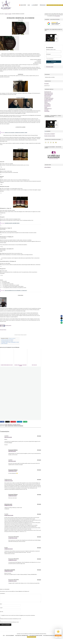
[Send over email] (62, 323)
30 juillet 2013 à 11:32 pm (8, 515)
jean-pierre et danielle (9, 569)
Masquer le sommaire (12, 338)
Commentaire (2, 593)
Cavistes (45, 107)
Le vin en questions (47, 104)
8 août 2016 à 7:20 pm (12, 461)
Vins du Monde (46, 111)
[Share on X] (62, 318)
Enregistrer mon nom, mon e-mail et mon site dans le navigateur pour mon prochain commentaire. (18, 615)
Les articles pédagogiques (48, 99)
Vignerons (18, 424)
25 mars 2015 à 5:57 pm (8, 505)
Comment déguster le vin (48, 94)
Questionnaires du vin (47, 108)
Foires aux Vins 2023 (47, 95)
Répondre (39, 479)
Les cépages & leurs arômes (48, 98)
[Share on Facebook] (62, 316)
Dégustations (10, 424)
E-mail (1, 607)
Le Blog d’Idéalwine (47, 167)
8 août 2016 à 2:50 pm (8, 437)
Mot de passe (48, 54)
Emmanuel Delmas (3, 329)
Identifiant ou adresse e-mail (50, 49)
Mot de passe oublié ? (49, 66)
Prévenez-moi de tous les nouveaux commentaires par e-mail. (10, 618)
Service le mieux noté (55, 23)
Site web (1, 611)
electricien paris (8, 504)
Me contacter (46, 83)
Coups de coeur (46, 103)
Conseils (5, 424)
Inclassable (14, 424)
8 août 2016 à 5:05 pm (12, 451)
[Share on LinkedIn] (62, 320)
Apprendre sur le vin (47, 100)
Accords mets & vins (47, 91)
